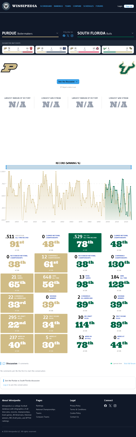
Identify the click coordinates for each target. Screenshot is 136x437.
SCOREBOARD (46, 6)
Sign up (129, 6)
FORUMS (99, 6)
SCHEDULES (88, 6)
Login (120, 6)
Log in (5, 385)
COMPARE (77, 6)
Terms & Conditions (78, 409)
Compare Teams (42, 417)
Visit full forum (129, 363)
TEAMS (68, 6)
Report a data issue (69, 87)
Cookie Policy (75, 413)
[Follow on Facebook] (64, 36)
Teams (38, 413)
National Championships (45, 409)
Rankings (39, 405)
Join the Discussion (66, 81)
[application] (68, 195)
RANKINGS (58, 6)
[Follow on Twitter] (68, 36)
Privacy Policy (75, 405)
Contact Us (74, 417)
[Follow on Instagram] (72, 36)
